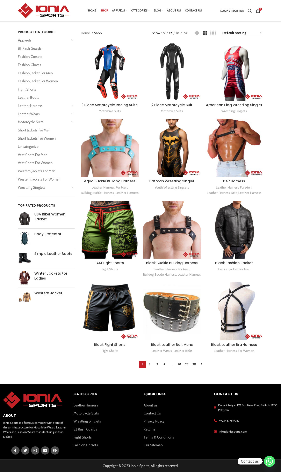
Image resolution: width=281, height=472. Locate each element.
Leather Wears (29, 114)
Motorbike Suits (110, 111)
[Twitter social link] (25, 450)
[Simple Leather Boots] (24, 258)
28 (179, 364)
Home (86, 33)
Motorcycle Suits (30, 122)
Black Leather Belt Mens (172, 344)
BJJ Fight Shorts (110, 262)
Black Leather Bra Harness (234, 344)
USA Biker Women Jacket (49, 217)
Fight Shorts (27, 89)
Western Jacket (48, 293)
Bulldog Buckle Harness (97, 193)
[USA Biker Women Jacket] (24, 218)
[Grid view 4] (213, 33)
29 (186, 364)
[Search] (250, 11)
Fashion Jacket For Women (38, 81)
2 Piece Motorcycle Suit (171, 104)
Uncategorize (28, 147)
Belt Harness (234, 181)
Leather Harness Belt (222, 193)
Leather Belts (183, 351)
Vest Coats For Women (35, 163)
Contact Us (152, 413)
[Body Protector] (24, 238)
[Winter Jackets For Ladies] (24, 277)
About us (150, 405)
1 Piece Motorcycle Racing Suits (109, 104)
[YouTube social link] (45, 450)
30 (194, 364)
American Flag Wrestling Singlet (234, 104)
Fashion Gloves (29, 65)
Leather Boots (28, 98)
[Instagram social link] (35, 450)
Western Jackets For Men (36, 171)
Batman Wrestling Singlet (171, 181)
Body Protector (47, 234)
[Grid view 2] (197, 33)
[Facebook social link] (15, 450)
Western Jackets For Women (39, 179)
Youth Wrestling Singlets (172, 187)
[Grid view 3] (205, 33)
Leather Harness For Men (109, 187)
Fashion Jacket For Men (35, 73)
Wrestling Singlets (31, 187)
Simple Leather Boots (53, 253)
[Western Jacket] (24, 297)
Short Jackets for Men (34, 130)
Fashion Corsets (30, 57)
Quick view (136, 49)
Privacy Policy (154, 421)
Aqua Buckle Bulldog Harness (110, 181)
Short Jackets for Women (37, 138)
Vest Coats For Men (33, 155)
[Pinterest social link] (55, 450)
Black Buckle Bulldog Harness (172, 262)
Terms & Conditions (159, 437)
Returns (149, 429)
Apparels (24, 40)
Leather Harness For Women (234, 351)
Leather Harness (30, 106)
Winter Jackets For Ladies (50, 276)
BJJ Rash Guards (30, 48)
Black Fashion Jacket (234, 262)
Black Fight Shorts (109, 344)
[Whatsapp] (269, 461)
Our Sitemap (153, 445)
